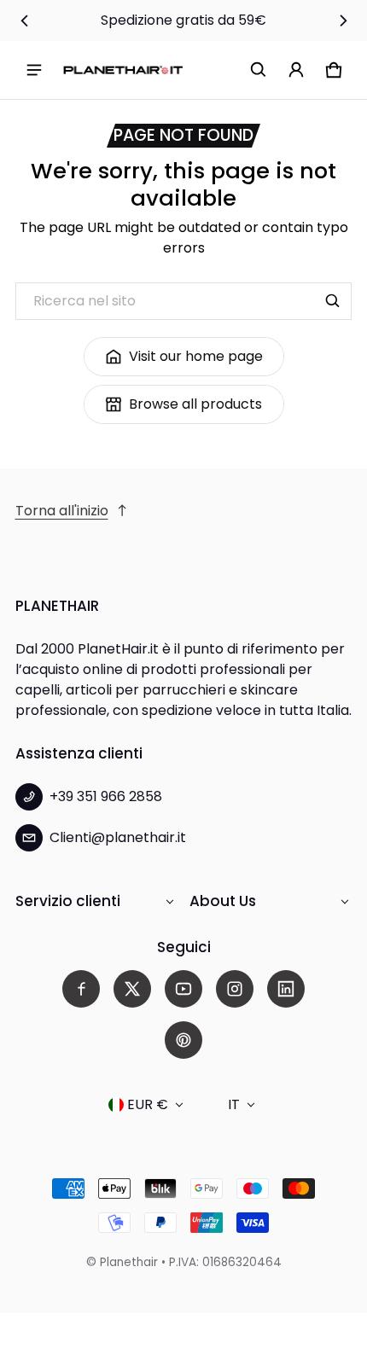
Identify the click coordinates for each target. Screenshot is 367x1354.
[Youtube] (183, 989)
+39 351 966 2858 (106, 796)
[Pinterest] (183, 1040)
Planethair (129, 1262)
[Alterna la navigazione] (34, 70)
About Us (222, 901)
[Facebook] (81, 989)
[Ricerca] (333, 301)
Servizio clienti (67, 901)
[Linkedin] (286, 989)
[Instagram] (234, 989)
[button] (258, 70)
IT (234, 1104)
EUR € (147, 1104)
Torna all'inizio (61, 510)
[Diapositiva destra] (343, 20)
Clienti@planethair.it (118, 837)
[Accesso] (296, 70)
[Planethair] (123, 69)
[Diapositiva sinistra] (24, 20)
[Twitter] (132, 989)
